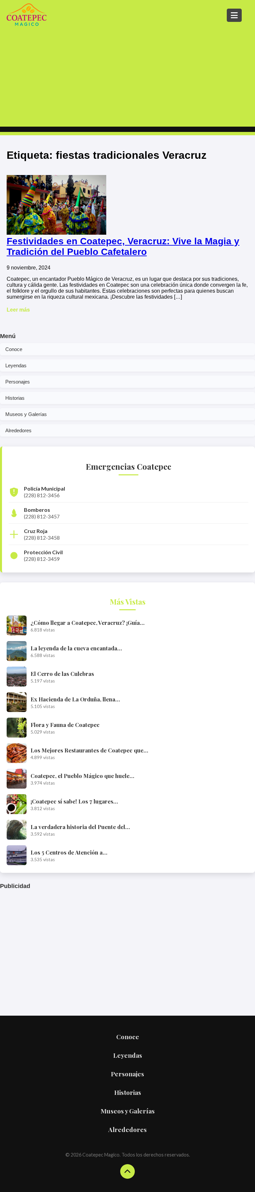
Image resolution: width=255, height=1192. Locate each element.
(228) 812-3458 (42, 538)
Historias (15, 398)
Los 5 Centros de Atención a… (69, 852)
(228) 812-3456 (42, 495)
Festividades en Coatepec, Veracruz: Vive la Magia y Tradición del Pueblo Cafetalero (123, 246)
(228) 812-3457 (42, 516)
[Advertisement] (127, 76)
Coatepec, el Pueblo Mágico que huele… (82, 775)
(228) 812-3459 (42, 559)
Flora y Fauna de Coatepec (65, 724)
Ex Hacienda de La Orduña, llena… (75, 699)
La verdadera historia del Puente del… (80, 826)
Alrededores (18, 430)
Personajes (17, 382)
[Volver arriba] (127, 1171)
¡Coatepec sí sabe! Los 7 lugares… (74, 801)
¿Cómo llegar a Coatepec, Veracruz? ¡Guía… (87, 622)
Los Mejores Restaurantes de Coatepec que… (89, 750)
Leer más (18, 310)
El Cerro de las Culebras (62, 673)
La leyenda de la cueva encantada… (76, 648)
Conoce (13, 349)
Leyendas (16, 365)
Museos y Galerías (26, 414)
